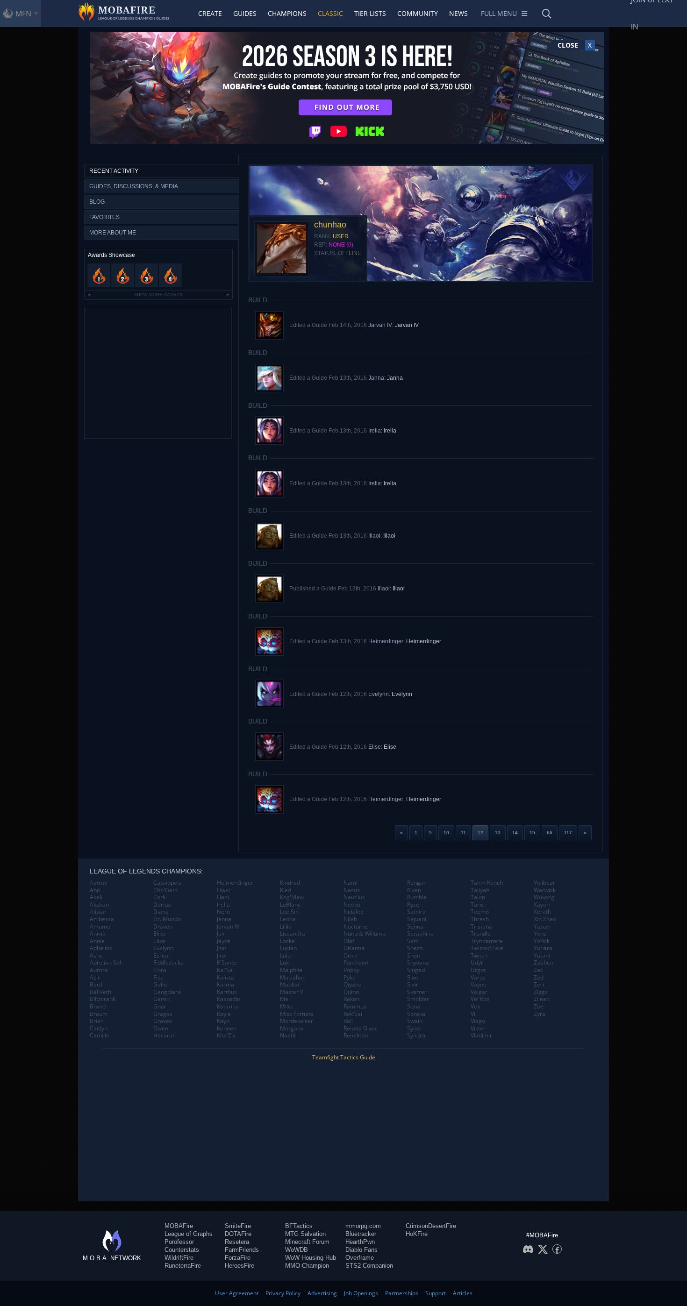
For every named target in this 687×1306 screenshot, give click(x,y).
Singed (416, 970)
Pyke (350, 977)
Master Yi (292, 992)
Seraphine (420, 933)
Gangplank (167, 992)
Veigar (479, 992)
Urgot (478, 970)
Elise (390, 747)
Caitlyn (98, 1028)
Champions (287, 13)
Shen (413, 955)
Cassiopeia (167, 883)
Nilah (350, 919)
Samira (416, 912)
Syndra (416, 1035)
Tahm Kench (487, 883)
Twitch (479, 955)
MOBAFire (179, 1225)
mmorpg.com (363, 1225)
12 (480, 832)
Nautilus (354, 897)
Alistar (98, 912)
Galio (160, 984)
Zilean (542, 999)
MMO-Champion (307, 1265)
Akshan (99, 905)
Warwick (545, 890)
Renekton (356, 1035)
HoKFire (417, 1233)
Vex (475, 1006)
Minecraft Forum (307, 1241)
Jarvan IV (407, 325)
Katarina (228, 1006)
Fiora (159, 970)
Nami (351, 883)
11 (463, 832)
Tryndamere (487, 941)
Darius (162, 905)
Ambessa (102, 919)
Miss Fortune (297, 1014)
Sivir (412, 984)
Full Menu (499, 13)
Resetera (237, 1241)
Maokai (289, 984)
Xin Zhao (545, 919)
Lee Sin (289, 912)
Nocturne (356, 926)
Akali (96, 897)
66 (549, 832)
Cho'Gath (165, 890)
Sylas (414, 1028)
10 (446, 832)
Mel (285, 999)
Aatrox (98, 883)
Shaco (415, 948)
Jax (220, 933)
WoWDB (296, 1249)
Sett (412, 941)
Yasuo (542, 926)
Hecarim (164, 1035)
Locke (287, 941)
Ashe (96, 955)
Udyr (477, 962)
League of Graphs (189, 1233)
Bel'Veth (100, 992)
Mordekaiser (296, 1021)
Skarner (417, 992)
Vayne (479, 984)
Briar (96, 1021)
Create (210, 13)
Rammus (355, 1006)
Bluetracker (360, 1233)
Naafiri (289, 1035)
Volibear (544, 883)
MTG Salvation (305, 1233)
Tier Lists (370, 13)
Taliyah (480, 890)
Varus (478, 977)
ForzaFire (237, 1257)
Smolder (418, 999)
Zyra (539, 1014)
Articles (462, 1293)
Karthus (227, 992)
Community (417, 13)
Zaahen (543, 962)
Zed (539, 977)
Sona (413, 1006)
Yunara (543, 948)
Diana (161, 912)
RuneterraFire (183, 1265)
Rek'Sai (353, 1014)
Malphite (291, 970)
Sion (412, 977)
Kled (285, 890)
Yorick (542, 941)
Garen (161, 999)
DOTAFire (238, 1233)
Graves (162, 1021)
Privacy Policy (283, 1293)
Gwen (160, 1028)
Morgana (292, 1028)
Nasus (352, 890)
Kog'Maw (292, 897)
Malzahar (292, 977)
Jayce (223, 941)
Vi (473, 1014)
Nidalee (354, 912)
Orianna (354, 948)
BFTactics (299, 1225)
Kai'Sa (225, 970)
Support (435, 1293)
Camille (99, 1035)
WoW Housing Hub (310, 1257)
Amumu (100, 926)
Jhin (221, 948)
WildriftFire (179, 1257)
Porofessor (179, 1241)
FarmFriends (242, 1249)
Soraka (416, 1014)
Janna (395, 378)
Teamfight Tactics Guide (343, 1057)
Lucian (288, 948)
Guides (245, 13)
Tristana (481, 926)
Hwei (223, 890)
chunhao (330, 224)
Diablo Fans (361, 1249)
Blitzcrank (102, 999)
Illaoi (389, 535)
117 (568, 832)
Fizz (158, 977)
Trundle (481, 933)
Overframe (359, 1257)
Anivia (98, 933)
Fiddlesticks (168, 962)
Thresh (480, 919)
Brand (98, 1006)
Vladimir (481, 1035)
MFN (23, 13)
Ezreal (161, 955)
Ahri (95, 890)
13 (498, 832)
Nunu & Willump (365, 933)
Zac (538, 970)
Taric (477, 905)
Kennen (226, 1028)
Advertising (322, 1293)
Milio (286, 1006)
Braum (98, 1014)
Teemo (480, 912)
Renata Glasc (361, 1028)
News (458, 13)
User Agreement (236, 1293)
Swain (414, 1021)
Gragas (162, 1014)
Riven (414, 890)
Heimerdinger (423, 641)
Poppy (351, 970)
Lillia (286, 926)
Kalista (225, 977)
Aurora (99, 970)
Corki (160, 897)
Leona (288, 919)
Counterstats (182, 1249)
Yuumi (542, 955)
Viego (478, 1021)
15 (532, 832)
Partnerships (401, 1293)
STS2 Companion (369, 1265)
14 (515, 832)
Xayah (542, 905)
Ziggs (541, 992)
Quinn (351, 992)
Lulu (285, 955)
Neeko (352, 905)
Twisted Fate (487, 948)
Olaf (349, 941)
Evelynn (402, 694)
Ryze (413, 905)
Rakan (351, 999)
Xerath (542, 912)
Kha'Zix (226, 1035)
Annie (97, 941)
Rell (348, 1021)
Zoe (539, 1006)
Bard (96, 984)
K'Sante (226, 962)
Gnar (159, 1006)
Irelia (390, 430)
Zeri (539, 984)
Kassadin (228, 999)
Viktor (478, 1028)
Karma (225, 984)
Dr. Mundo (167, 919)
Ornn (350, 955)
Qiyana (353, 984)
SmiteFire (238, 1225)
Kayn (223, 1021)
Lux (284, 962)
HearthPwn (360, 1241)
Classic (330, 13)
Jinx (221, 955)
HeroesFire (239, 1265)
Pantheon (356, 962)
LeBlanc (290, 905)
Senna (415, 926)
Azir (95, 977)
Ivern (223, 912)
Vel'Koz (480, 999)
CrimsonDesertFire (431, 1225)
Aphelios (101, 948)
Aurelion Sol (105, 962)
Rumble (417, 897)
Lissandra (292, 933)
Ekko (159, 933)
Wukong (544, 897)
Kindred (290, 883)
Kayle (224, 1014)
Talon (478, 897)
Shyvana (418, 962)
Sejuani (416, 919)
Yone (540, 933)
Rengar (416, 883)
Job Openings (361, 1293)
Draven (162, 926)
